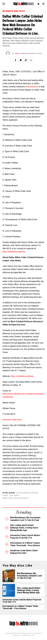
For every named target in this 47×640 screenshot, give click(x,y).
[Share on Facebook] (15, 60)
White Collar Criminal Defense (16, 498)
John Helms (14, 495)
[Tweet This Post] (20, 60)
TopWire (17, 53)
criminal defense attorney (27, 493)
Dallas (5, 495)
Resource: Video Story (13, 419)
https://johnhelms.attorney (14, 251)
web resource (32, 86)
